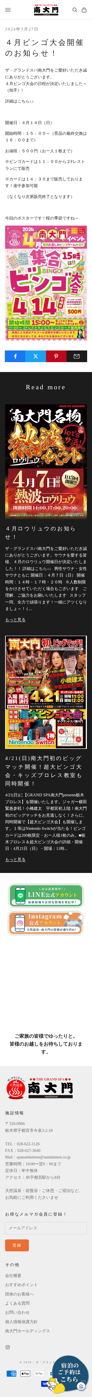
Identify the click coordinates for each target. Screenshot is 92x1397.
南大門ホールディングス (27, 1331)
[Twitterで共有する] (36, 356)
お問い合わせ (17, 1312)
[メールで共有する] (77, 356)
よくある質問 (17, 1303)
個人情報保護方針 (21, 1322)
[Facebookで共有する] (15, 356)
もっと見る (15, 619)
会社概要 (13, 1275)
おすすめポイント (21, 1285)
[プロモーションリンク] (68, 1374)
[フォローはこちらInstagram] (7, 1347)
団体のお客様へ (19, 1294)
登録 (17, 1245)
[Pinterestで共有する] (56, 356)
